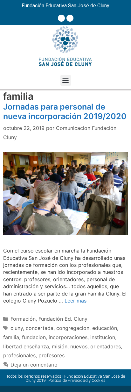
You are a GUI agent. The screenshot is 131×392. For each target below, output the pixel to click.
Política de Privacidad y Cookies (77, 380)
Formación (23, 319)
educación (104, 328)
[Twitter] (69, 18)
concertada (39, 328)
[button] (65, 80)
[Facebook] (61, 18)
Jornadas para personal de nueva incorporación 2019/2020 (65, 111)
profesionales (19, 355)
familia (11, 337)
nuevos (78, 346)
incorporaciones (68, 337)
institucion (102, 337)
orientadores (105, 346)
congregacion (72, 328)
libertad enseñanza (26, 346)
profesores (51, 355)
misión (59, 346)
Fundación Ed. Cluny (62, 319)
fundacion (34, 337)
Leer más (75, 300)
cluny (16, 328)
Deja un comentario (34, 364)
